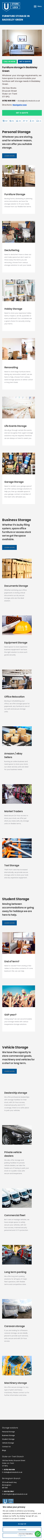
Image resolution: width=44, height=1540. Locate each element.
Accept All (22, 1524)
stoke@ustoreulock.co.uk (29, 100)
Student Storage (8, 1439)
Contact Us (6, 1447)
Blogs (4, 1450)
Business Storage (8, 1435)
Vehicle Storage (8, 1443)
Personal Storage (8, 1432)
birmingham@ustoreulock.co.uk (15, 1494)
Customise (22, 1530)
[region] (22, 1522)
